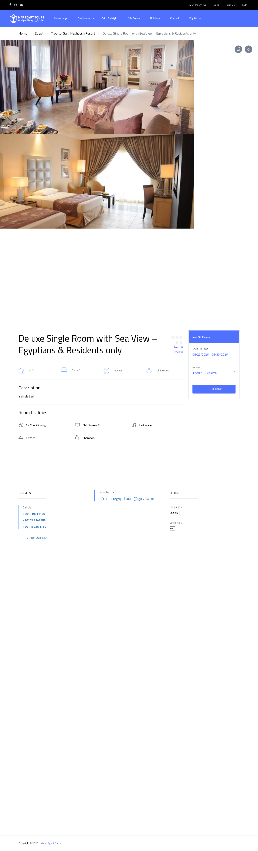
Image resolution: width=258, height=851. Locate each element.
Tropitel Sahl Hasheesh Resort (73, 33)
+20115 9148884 (34, 520)
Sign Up (231, 5)
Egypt (39, 33)
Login (216, 5)
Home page (61, 18)
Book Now (214, 389)
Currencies (176, 523)
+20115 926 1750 (34, 526)
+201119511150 (34, 514)
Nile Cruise (134, 18)
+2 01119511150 (197, 5)
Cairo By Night (109, 18)
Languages (176, 507)
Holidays (155, 18)
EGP (244, 5)
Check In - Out (200, 349)
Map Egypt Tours (51, 843)
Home (23, 33)
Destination (84, 18)
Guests (196, 368)
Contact (174, 18)
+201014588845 (36, 538)
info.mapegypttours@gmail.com (126, 498)
